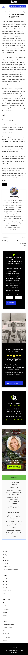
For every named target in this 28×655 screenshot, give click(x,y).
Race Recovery (7, 587)
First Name (9, 294)
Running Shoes (7, 590)
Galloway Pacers (7, 627)
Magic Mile (14, 488)
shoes (4, 184)
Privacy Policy (14, 644)
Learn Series (6, 579)
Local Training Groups (8, 624)
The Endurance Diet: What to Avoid (21, 241)
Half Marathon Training (14, 502)
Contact (5, 640)
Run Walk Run (13, 495)
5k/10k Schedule (14, 512)
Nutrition (5, 606)
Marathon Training (14, 521)
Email (17, 294)
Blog (4, 593)
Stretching (5, 239)
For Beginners (6, 555)
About (4, 602)
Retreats (5, 615)
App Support (6, 637)
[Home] (3, 11)
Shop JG (5, 612)
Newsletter (6, 609)
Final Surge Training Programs (10, 569)
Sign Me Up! (10, 302)
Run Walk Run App (8, 634)
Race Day (5, 584)
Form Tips (5, 581)
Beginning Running (13, 530)
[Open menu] (3, 6)
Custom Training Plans (18, 6)
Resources (5, 630)
